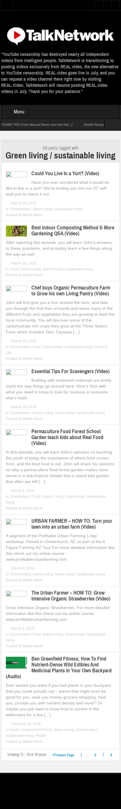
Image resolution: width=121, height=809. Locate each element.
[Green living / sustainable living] (60, 35)
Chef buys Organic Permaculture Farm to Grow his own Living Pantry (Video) (70, 291)
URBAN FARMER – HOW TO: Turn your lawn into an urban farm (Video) (71, 524)
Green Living (31, 269)
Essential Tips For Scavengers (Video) (70, 371)
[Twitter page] (57, 786)
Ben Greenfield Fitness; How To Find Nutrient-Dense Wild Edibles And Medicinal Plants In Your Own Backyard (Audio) (59, 667)
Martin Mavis (33, 215)
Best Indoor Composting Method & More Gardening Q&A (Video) (72, 230)
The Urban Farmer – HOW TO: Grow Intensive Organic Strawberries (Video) (70, 596)
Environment (21, 209)
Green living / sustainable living (58, 209)
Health (41, 736)
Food (15, 269)
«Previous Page (63, 755)
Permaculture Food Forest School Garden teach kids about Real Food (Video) (67, 437)
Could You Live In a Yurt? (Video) (65, 173)
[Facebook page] (66, 786)
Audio (15, 730)
